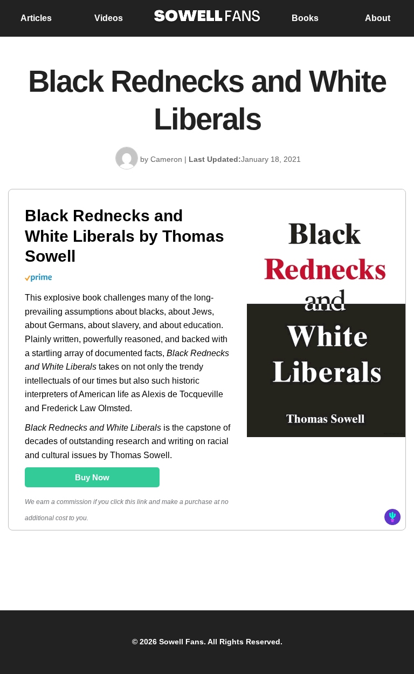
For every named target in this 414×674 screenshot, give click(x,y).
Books (305, 18)
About (377, 18)
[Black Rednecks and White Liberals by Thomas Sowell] (326, 436)
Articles (36, 18)
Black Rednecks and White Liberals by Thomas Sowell (124, 236)
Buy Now (92, 477)
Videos (108, 18)
